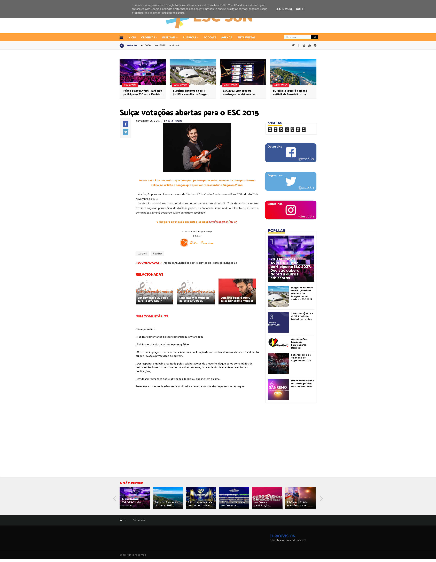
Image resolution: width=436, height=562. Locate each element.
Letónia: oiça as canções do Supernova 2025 (301, 357)
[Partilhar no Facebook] (125, 124)
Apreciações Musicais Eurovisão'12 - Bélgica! (299, 343)
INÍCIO (132, 37)
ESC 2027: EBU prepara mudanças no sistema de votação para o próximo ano (240, 92)
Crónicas (148, 37)
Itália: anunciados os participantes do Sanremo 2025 (302, 383)
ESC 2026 (160, 45)
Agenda (226, 37)
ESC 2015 (142, 253)
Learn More (284, 9)
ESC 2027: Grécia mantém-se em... (297, 504)
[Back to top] (427, 554)
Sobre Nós (139, 520)
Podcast (210, 37)
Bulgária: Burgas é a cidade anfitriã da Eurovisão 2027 (290, 92)
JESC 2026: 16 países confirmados (233, 504)
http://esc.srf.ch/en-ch (223, 222)
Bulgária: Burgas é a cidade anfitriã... (166, 504)
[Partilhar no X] (125, 132)
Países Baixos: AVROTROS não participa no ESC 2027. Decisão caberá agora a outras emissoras (142, 92)
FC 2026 (146, 45)
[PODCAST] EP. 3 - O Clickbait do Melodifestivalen (302, 316)
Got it (300, 9)
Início (123, 520)
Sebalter (157, 253)
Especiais (168, 37)
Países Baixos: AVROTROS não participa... (131, 502)
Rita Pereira (175, 121)
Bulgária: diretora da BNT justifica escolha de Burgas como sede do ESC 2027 (190, 92)
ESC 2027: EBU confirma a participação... (262, 502)
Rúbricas (189, 37)
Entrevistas (246, 37)
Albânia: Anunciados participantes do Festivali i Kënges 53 (200, 263)
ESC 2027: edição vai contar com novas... (200, 504)
